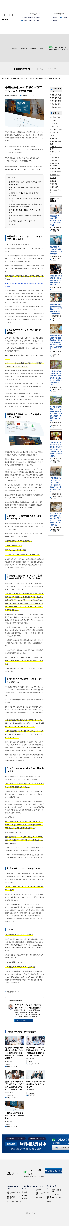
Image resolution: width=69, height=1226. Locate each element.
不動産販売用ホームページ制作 (32, 17)
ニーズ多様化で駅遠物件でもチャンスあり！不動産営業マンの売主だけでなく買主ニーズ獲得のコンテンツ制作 (56, 413)
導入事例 (24, 48)
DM (51, 117)
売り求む (53, 175)
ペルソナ (58, 126)
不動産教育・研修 (55, 107)
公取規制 (53, 172)
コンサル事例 (54, 123)
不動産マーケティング (55, 153)
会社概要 (43, 48)
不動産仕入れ (54, 157)
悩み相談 (53, 178)
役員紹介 (49, 1202)
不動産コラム (34, 48)
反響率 (59, 172)
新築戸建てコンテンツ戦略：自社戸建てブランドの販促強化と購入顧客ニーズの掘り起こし (35, 1051)
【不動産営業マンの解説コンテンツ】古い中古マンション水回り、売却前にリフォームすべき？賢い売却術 (55, 485)
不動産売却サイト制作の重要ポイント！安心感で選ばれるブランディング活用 (56, 220)
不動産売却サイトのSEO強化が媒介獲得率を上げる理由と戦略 (56, 250)
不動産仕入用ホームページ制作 (32, 20)
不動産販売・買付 (55, 104)
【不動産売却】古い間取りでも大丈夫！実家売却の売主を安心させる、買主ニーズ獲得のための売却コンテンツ (56, 378)
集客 (56, 187)
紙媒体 (52, 187)
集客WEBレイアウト (56, 191)
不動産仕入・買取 (55, 101)
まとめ (13, 224)
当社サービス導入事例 (41, 1194)
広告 (58, 175)
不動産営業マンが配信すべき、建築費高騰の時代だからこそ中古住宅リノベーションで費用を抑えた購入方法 (56, 342)
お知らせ (48, 1193)
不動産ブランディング (28, 95)
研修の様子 (53, 184)
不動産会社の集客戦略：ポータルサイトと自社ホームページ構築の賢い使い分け (56, 280)
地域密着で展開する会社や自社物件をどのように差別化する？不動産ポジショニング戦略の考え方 (14, 1052)
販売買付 (55, 17)
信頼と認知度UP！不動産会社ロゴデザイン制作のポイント (35, 1084)
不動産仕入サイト (55, 98)
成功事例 (15, 48)
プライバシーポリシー (56, 1199)
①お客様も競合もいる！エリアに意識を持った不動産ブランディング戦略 (25, 205)
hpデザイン (56, 117)
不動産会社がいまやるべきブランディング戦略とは (14, 1115)
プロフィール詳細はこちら (24, 1020)
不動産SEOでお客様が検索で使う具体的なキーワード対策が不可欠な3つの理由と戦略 (56, 309)
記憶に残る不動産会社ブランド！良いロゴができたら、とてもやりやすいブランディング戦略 (14, 1085)
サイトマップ (55, 1195)
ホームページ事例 (56, 129)
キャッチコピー (55, 120)
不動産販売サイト (55, 95)
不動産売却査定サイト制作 (55, 164)
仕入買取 (65, 17)
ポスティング (54, 132)
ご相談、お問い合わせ (56, 1191)
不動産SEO (53, 138)
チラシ (52, 126)
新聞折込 (53, 181)
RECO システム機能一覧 (14, 1202)
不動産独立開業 (55, 168)
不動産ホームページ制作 (56, 148)
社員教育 (55, 20)
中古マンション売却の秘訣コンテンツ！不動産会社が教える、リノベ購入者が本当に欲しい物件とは (56, 519)
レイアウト (53, 135)
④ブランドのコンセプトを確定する (23, 221)
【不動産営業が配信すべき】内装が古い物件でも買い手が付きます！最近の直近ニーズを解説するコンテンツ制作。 (56, 449)
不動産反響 (54, 160)
